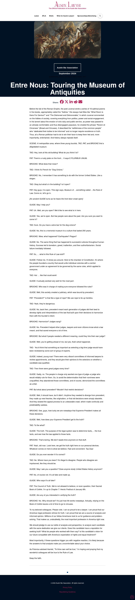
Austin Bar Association (63, 583)
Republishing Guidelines (67, 592)
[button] (100, 16)
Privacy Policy (67, 587)
